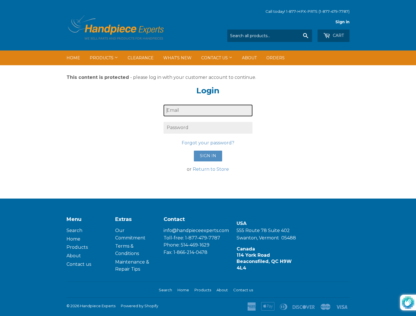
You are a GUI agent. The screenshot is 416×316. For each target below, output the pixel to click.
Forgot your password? (208, 143)
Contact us (79, 264)
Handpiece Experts (97, 306)
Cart (338, 35)
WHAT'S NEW (177, 57)
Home (73, 57)
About (249, 57)
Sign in (342, 22)
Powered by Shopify (139, 306)
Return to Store (211, 169)
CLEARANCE (141, 57)
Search (74, 230)
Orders (275, 57)
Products (102, 57)
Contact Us (215, 57)
